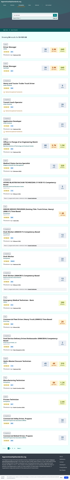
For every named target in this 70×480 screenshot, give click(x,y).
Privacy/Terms (63, 467)
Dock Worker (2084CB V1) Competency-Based (21, 232)
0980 (12, 88)
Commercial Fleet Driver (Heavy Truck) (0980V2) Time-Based (27, 319)
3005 (12, 149)
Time (5, 206)
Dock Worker (8, 256)
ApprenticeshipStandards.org (14, 457)
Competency (7, 80)
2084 (12, 238)
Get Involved (48, 5)
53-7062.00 (6, 238)
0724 (12, 305)
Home (4, 5)
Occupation (21, 5)
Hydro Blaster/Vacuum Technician (17, 361)
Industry (12, 5)
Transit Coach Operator (12, 102)
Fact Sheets (62, 470)
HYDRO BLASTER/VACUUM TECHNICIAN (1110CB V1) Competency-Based (29, 183)
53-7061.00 (6, 190)
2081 (12, 51)
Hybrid (5, 44)
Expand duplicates (32, 198)
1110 (12, 190)
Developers (62, 464)
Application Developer (12, 121)
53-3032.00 (6, 88)
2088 (12, 168)
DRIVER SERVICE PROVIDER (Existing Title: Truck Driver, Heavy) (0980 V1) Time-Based (28, 210)
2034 (12, 107)
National (37, 5)
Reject (61, 477)
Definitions (62, 459)
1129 (12, 126)
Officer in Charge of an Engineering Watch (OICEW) (20, 143)
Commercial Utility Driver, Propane (17, 418)
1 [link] (8, 448)
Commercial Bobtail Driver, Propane (18, 436)
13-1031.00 (6, 168)
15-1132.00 (6, 126)
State (29, 5)
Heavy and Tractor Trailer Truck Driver (19, 83)
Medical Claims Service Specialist (16, 163)
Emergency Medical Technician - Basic (18, 300)
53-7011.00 (6, 385)
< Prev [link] (4, 448)
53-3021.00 (6, 107)
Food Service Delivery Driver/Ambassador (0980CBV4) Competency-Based (30, 339)
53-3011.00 (6, 305)
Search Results (14, 30)
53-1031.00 (6, 51)
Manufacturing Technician (14, 380)
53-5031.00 (6, 149)
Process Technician (11, 399)
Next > (19, 448)
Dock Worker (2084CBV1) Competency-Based (21, 275)
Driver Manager (9, 47)
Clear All (55, 18)
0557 (12, 385)
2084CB (12, 261)
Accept (66, 477)
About (61, 456)
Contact (62, 462)
